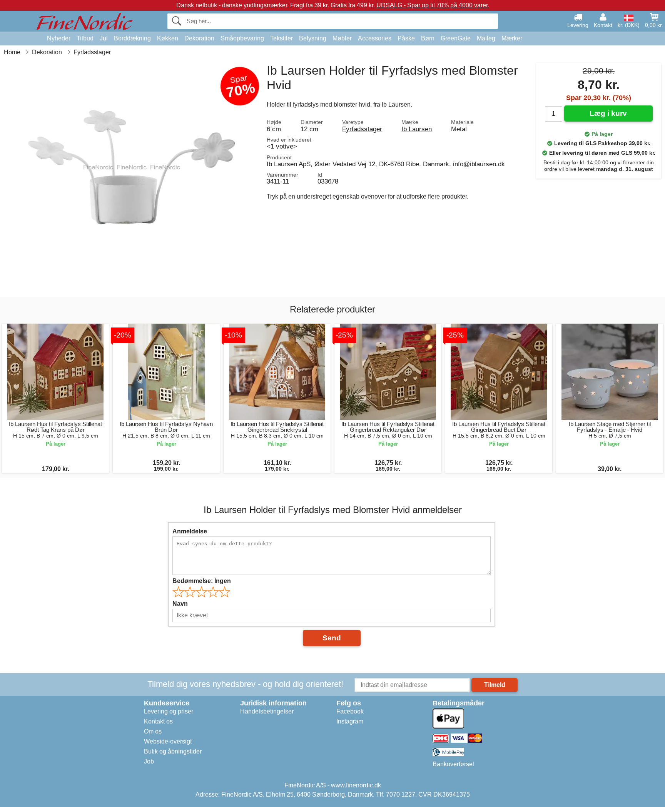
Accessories (374, 38)
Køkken (167, 38)
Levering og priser (168, 711)
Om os (153, 731)
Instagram (349, 721)
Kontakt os (158, 721)
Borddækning (132, 38)
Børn (427, 38)
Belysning (312, 38)
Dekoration (199, 38)
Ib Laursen (416, 129)
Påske (406, 38)
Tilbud (85, 38)
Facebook (350, 711)
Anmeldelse (189, 531)
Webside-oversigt (168, 741)
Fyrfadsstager (362, 129)
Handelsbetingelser (267, 711)
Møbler (342, 38)
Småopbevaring (242, 38)
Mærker (511, 38)
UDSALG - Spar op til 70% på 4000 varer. (432, 5)
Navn (180, 603)
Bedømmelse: (201, 581)
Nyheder (58, 38)
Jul (104, 38)
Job (149, 761)
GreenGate (456, 38)
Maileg (486, 38)
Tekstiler (281, 38)
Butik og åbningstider (173, 751)
